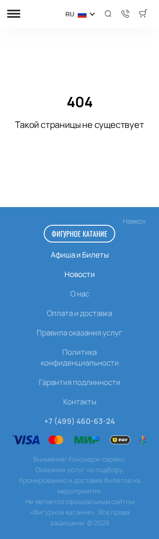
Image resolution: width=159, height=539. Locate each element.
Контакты (79, 402)
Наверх (134, 221)
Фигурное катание (79, 233)
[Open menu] (13, 14)
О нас (79, 294)
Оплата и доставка (79, 313)
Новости (79, 274)
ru (69, 14)
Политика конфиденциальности (80, 357)
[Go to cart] (143, 14)
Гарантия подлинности (80, 382)
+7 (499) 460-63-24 (79, 421)
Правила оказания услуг (79, 332)
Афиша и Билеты (80, 255)
